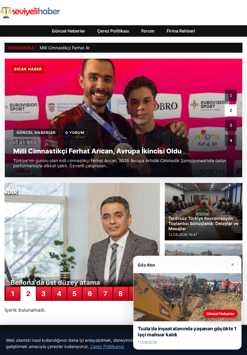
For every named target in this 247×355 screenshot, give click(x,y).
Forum (148, 30)
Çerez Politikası (113, 30)
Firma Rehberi (181, 30)
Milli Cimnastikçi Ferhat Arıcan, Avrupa (77, 47)
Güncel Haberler (68, 30)
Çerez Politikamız (107, 346)
